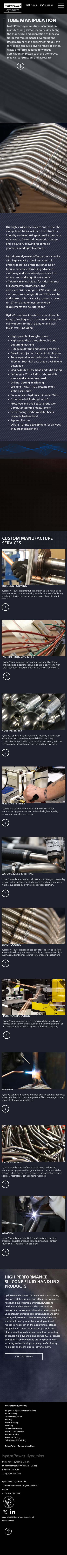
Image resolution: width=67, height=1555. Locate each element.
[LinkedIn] (12, 1512)
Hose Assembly (12, 1434)
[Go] (5, 752)
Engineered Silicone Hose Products (20, 1411)
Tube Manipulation (13, 1417)
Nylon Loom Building (14, 1431)
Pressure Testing (12, 1437)
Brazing (8, 1420)
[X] (5, 1512)
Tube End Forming (13, 1428)
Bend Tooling (11, 1414)
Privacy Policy (10, 1446)
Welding (9, 1426)
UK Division (31, 5)
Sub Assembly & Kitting (15, 1440)
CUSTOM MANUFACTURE (16, 1406)
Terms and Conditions (26, 1446)
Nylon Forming (11, 1423)
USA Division (47, 5)
